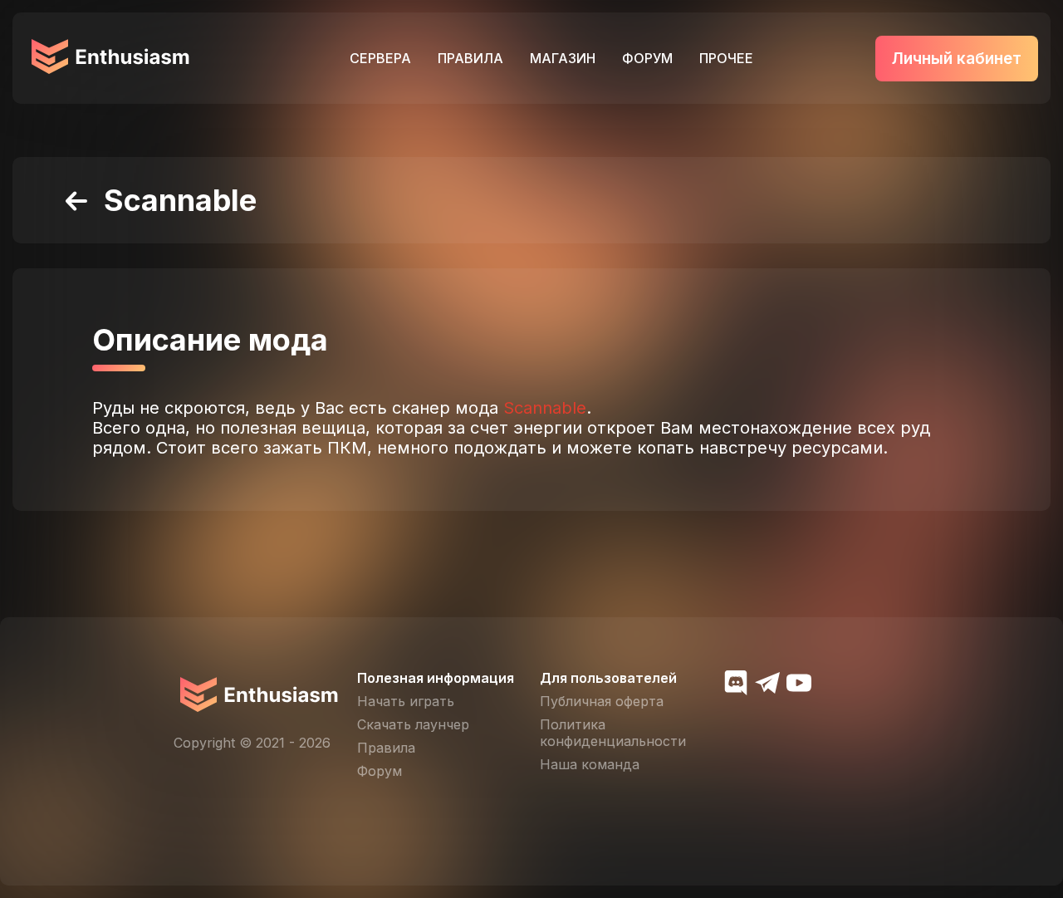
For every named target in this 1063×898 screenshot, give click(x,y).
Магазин (562, 58)
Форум (647, 58)
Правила (470, 58)
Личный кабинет (956, 58)
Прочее (726, 58)
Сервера (380, 58)
